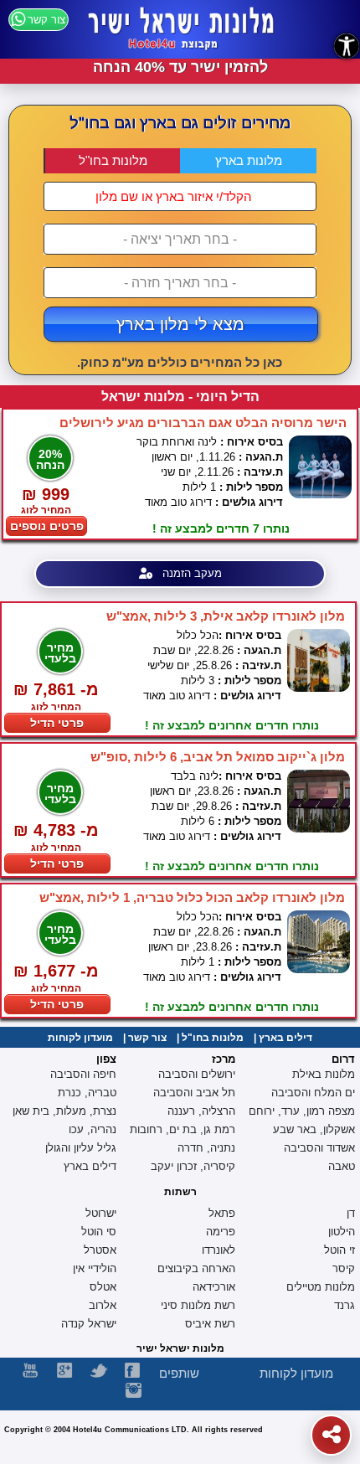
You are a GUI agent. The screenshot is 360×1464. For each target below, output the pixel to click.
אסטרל (100, 1250)
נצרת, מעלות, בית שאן (64, 1111)
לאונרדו (218, 1250)
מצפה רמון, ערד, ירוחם (302, 1111)
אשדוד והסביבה (319, 1148)
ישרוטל (100, 1213)
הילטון (341, 1231)
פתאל (221, 1213)
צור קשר (147, 1038)
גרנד (344, 1305)
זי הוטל (339, 1250)
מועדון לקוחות (80, 1038)
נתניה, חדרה (206, 1148)
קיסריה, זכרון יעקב (193, 1166)
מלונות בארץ (248, 160)
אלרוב (102, 1305)
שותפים (179, 1373)
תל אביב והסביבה (194, 1092)
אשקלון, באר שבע (314, 1129)
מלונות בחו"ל (113, 160)
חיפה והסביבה (83, 1074)
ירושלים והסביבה (196, 1074)
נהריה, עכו (92, 1129)
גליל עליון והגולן (80, 1148)
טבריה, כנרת (87, 1092)
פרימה (220, 1231)
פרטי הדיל (57, 722)
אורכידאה (214, 1287)
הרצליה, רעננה (201, 1111)
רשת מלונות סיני (198, 1305)
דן (351, 1213)
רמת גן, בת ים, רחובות (182, 1129)
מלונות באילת (323, 1074)
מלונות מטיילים (320, 1287)
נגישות (346, 46)
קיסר (343, 1268)
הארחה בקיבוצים (196, 1268)
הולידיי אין (94, 1268)
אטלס (103, 1287)
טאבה (341, 1166)
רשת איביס (210, 1323)
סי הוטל (98, 1231)
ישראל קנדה (88, 1323)
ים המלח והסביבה (313, 1092)
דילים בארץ (285, 1038)
